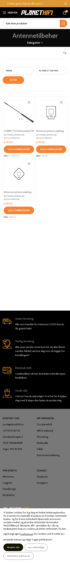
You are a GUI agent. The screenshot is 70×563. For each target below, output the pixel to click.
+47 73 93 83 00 (11, 430)
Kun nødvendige (36, 547)
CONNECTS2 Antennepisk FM (19, 131)
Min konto (8, 476)
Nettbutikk (42, 443)
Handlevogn (9, 489)
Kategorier (33, 42)
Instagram (42, 482)
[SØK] (63, 23)
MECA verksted (45, 430)
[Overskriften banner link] (29, 3)
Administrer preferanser (18, 556)
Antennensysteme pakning (50, 131)
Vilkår (40, 449)
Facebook (42, 476)
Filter (13, 79)
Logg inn (7, 482)
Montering (42, 436)
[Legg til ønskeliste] (29, 103)
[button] (19, 149)
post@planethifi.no (13, 424)
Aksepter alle (13, 547)
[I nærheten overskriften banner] (65, 3)
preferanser (26, 534)
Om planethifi (44, 424)
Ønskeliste (9, 495)
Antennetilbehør (12, 137)
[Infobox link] (35, 324)
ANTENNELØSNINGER (14, 134)
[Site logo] (37, 12)
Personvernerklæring (48, 455)
